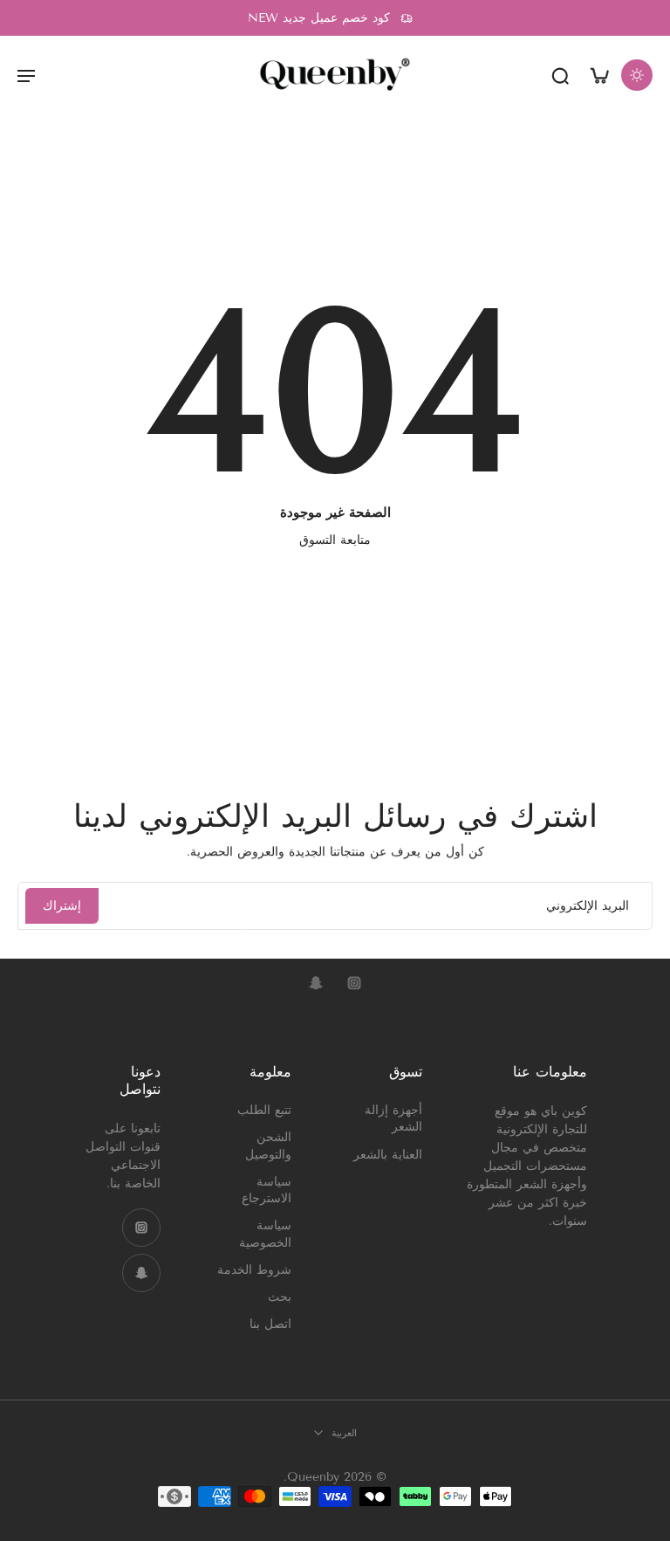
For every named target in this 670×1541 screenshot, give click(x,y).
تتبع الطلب (264, 1110)
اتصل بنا (270, 1324)
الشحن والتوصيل (268, 1145)
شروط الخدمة (254, 1269)
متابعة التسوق (335, 540)
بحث (279, 1297)
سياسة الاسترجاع (266, 1189)
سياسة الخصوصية (265, 1233)
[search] (560, 75)
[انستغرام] (354, 983)
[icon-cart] (598, 75)
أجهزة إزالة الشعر (393, 1118)
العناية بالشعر (387, 1153)
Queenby (313, 1476)
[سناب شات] (316, 983)
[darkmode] (637, 75)
